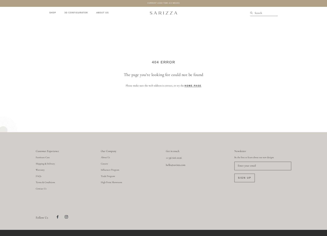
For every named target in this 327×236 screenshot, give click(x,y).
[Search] (252, 13)
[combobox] (264, 13)
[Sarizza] (163, 13)
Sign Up (244, 177)
